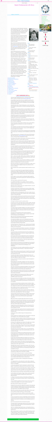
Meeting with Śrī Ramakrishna (13, 79)
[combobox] (25, 3)
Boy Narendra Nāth (11, 77)
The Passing (10, 92)
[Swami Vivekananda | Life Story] (33, 34)
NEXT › (19, 419)
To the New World (11, 82)
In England (10, 85)
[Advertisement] (23, 416)
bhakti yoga (15, 46)
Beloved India (10, 87)
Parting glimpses (11, 91)
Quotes (9, 93)
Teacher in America (11, 84)
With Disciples (10, 89)
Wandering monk (11, 81)
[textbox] (25, 3)
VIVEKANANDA (17, 14)
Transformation (10, 80)
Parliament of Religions (12, 83)
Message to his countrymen (13, 88)
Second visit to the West (12, 90)
